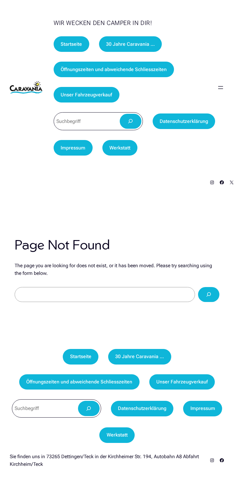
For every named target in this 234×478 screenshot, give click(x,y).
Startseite (71, 44)
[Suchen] (130, 121)
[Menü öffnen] (220, 87)
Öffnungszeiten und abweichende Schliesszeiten (114, 69)
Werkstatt (119, 148)
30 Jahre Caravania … (130, 44)
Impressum (73, 148)
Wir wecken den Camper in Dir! (103, 23)
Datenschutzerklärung (184, 121)
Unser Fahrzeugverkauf (86, 95)
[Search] (208, 294)
